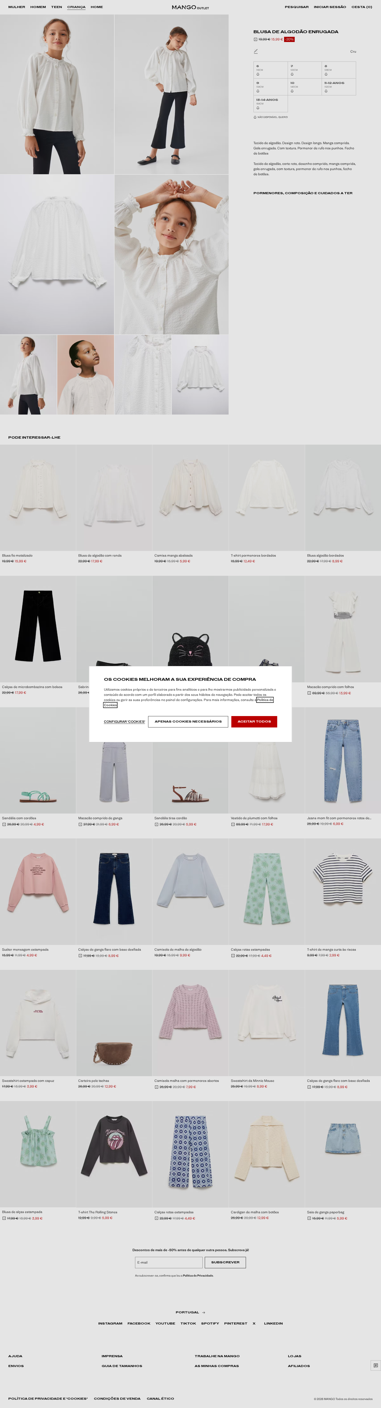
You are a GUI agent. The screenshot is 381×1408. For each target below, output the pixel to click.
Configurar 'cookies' (124, 721)
